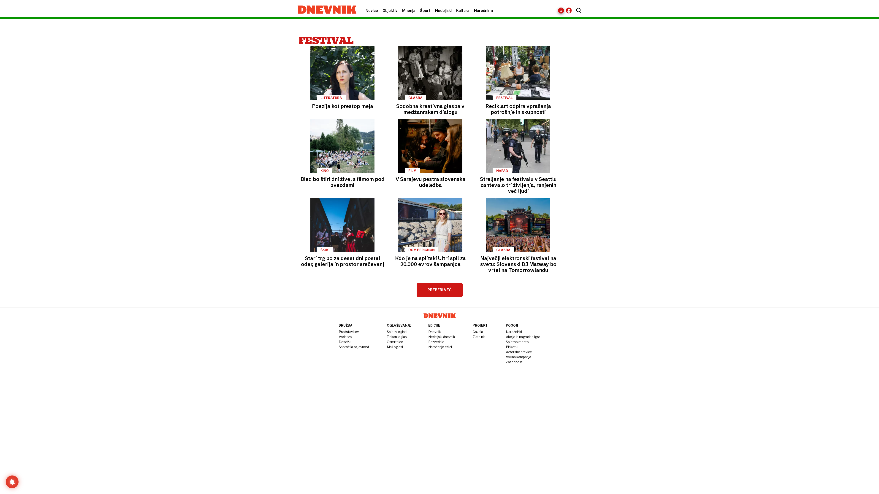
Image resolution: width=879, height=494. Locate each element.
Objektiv (390, 10)
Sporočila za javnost (354, 347)
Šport (425, 10)
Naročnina (483, 10)
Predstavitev (349, 332)
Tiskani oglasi (397, 337)
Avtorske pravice (519, 352)
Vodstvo (345, 337)
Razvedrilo (436, 342)
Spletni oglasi (397, 332)
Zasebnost (514, 362)
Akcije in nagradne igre (523, 337)
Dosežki (345, 342)
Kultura (462, 10)
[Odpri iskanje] (577, 10)
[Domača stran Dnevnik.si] (324, 10)
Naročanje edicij (440, 347)
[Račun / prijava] (570, 10)
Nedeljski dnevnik (441, 337)
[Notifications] (12, 481)
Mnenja (408, 10)
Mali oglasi (395, 347)
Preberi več (440, 290)
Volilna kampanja (518, 357)
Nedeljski (443, 10)
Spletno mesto (517, 342)
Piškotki (512, 347)
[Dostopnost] (561, 10)
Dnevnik (434, 332)
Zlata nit (479, 337)
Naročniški (514, 332)
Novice (372, 10)
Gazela (478, 332)
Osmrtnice (395, 342)
